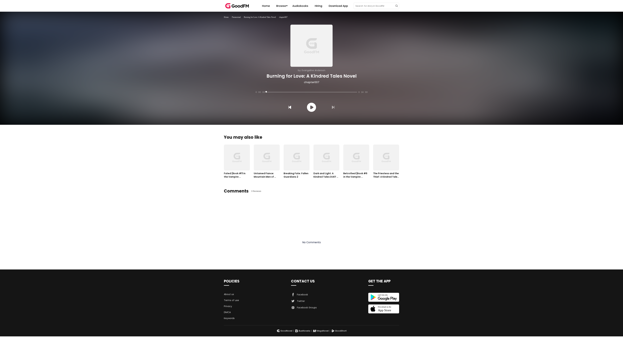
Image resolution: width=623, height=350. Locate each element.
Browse (281, 6)
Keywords (229, 318)
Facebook (302, 294)
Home (266, 6)
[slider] (311, 92)
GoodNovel (286, 330)
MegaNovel (323, 330)
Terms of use (231, 300)
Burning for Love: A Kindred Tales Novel (260, 17)
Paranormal (236, 17)
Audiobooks (300, 6)
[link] (226, 17)
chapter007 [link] (283, 17)
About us (229, 294)
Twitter (301, 301)
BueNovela (304, 330)
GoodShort (341, 330)
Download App (338, 6)
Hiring (318, 6)
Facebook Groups (307, 307)
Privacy (228, 306)
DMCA (227, 312)
